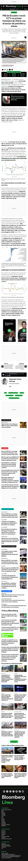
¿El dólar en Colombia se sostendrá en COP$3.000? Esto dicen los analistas (9, 523)
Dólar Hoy (3, 833)
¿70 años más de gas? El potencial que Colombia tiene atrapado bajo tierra (9, 577)
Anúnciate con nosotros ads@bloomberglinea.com (11, 855)
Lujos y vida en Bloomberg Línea (12, 745)
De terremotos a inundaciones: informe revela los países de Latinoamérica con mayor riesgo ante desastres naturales (10, 658)
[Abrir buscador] (22, 6)
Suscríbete (3, 843)
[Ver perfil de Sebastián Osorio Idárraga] (5, 383)
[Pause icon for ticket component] (1, 9)
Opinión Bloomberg (7, 591)
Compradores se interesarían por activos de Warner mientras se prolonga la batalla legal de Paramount (7, 678)
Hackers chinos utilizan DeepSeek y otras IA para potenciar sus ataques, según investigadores (20, 697)
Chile (2, 816)
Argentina (3, 813)
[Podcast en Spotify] (23, 791)
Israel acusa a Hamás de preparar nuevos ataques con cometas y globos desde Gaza (7, 715)
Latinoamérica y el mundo (6, 809)
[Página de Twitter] (7, 791)
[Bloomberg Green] (14, 635)
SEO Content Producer (14, 383)
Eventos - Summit (4, 853)
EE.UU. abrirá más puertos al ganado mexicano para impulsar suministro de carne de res (7, 697)
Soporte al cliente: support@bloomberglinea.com (10, 856)
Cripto (2, 835)
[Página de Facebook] (4, 791)
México (2, 812)
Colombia (3, 814)
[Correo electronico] (10, 386)
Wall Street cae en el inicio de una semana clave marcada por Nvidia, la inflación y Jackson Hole (10, 541)
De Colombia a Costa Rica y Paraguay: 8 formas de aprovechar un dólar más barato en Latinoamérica (9, 531)
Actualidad (3, 834)
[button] (25, 37)
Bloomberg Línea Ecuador (14, 398)
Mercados (3, 831)
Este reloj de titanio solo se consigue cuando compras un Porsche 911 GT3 (19, 757)
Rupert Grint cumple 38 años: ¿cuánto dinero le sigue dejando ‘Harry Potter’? (20, 775)
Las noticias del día (9, 395)
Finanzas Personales (5, 836)
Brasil (2, 810)
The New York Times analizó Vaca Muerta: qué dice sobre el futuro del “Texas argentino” (19, 734)
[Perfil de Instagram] (13, 791)
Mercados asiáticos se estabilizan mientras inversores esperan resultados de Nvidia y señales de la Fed (10, 480)
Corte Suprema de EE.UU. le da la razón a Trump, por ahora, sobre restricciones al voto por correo (20, 716)
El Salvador (3, 823)
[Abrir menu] (1, 6)
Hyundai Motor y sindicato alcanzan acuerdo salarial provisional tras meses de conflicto (8, 465)
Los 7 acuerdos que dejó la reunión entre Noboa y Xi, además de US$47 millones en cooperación (8, 366)
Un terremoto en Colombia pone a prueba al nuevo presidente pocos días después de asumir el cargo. (10, 622)
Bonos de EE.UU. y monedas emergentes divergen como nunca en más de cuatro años (9, 453)
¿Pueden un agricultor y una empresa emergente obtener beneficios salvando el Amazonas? (9, 642)
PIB (5, 392)
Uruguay (3, 821)
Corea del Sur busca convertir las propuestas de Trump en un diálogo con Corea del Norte (10, 486)
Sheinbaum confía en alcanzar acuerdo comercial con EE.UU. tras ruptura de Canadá (7, 734)
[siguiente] (26, 366)
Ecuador (14, 12)
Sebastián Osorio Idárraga (8, 65)
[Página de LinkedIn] (17, 791)
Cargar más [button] (14, 741)
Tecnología (3, 847)
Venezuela (3, 815)
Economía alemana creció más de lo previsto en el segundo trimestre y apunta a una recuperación (10, 472)
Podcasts (3, 837)
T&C (2, 848)
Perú (2, 817)
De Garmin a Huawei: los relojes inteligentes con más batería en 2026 (7, 775)
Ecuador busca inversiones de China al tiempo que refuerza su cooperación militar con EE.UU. (19, 367)
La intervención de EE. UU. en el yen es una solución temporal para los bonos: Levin (10, 629)
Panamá (2, 820)
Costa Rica (3, 822)
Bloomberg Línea (19, 395)
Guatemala (3, 825)
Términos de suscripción (6, 846)
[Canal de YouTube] (10, 791)
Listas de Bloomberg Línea (6, 838)
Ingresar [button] (25, 6)
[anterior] (2, 366)
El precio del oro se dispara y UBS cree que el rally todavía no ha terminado (9, 425)
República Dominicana (5, 824)
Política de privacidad (5, 844)
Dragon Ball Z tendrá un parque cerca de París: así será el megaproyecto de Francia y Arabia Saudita (7, 759)
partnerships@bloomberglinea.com (8, 854)
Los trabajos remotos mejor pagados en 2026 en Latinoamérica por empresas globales (9, 553)
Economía (3, 830)
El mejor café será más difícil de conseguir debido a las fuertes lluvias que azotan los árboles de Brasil (10, 649)
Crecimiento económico (13, 392)
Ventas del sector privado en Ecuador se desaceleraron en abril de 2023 (18, 98)
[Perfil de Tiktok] (20, 791)
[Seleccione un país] (3, 6)
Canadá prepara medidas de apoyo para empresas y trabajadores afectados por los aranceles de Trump (20, 678)
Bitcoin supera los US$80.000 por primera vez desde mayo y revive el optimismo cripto (10, 458)
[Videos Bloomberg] (14, 611)
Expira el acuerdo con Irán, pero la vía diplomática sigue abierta (9, 616)
